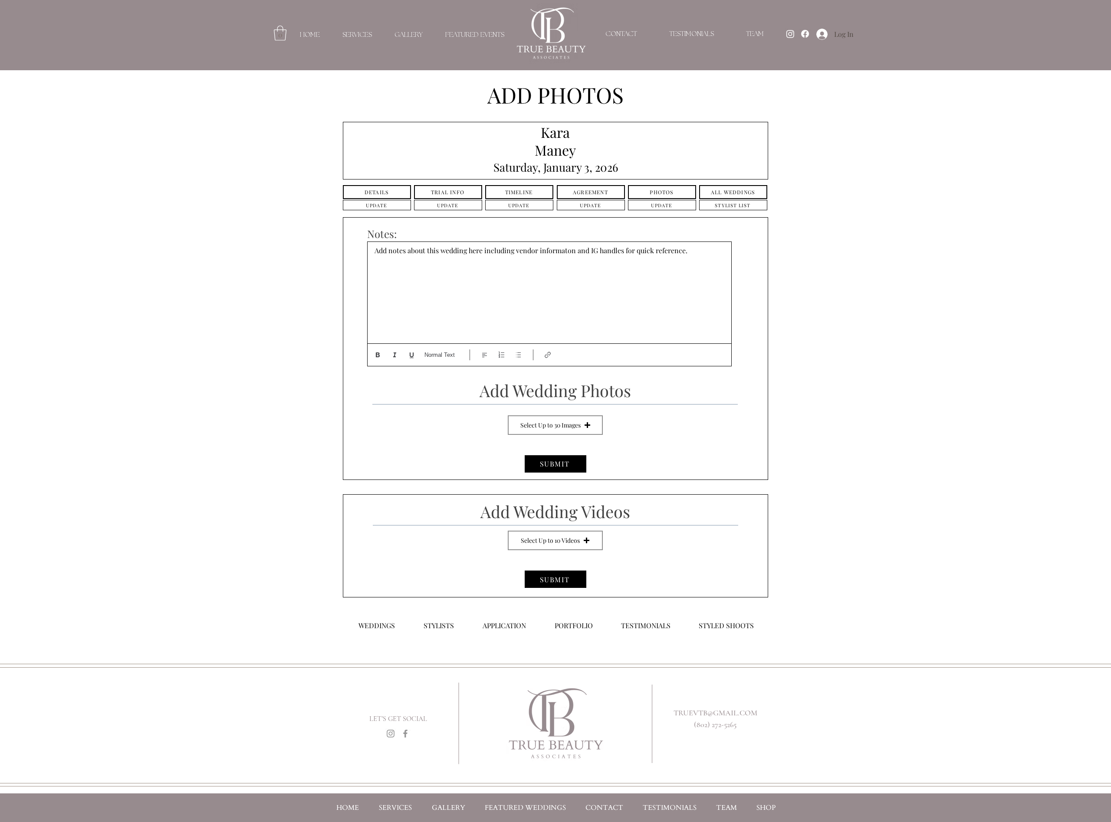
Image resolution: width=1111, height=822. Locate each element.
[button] (280, 33)
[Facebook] (405, 733)
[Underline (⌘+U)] (411, 355)
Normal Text (439, 355)
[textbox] (549, 290)
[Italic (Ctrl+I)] (394, 355)
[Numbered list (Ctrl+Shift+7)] (501, 355)
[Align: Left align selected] (484, 355)
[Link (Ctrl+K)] (548, 355)
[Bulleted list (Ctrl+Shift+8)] (518, 355)
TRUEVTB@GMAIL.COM (715, 713)
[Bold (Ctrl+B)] (377, 355)
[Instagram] (390, 733)
